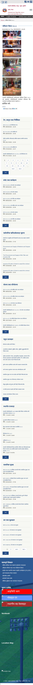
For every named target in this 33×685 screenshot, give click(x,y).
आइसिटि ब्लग (13, 591)
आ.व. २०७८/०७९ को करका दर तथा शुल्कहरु (12, 539)
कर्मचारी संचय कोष (7, 578)
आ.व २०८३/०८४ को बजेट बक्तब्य (10, 192)
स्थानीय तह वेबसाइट (16, 604)
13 (12, 166)
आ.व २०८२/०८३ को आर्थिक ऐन (10, 147)
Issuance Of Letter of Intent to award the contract (16, 263)
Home (2, 20)
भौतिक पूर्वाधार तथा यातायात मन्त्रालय (12, 581)
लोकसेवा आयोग (6, 576)
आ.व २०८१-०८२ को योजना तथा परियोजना (12, 303)
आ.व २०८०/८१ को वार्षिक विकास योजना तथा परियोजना (15, 318)
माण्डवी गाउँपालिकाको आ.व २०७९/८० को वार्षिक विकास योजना (16, 325)
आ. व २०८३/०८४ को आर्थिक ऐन (10, 131)
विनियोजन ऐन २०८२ (7, 433)
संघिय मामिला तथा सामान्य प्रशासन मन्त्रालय (14, 565)
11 (27, 163)
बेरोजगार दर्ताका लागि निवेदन (9, 344)
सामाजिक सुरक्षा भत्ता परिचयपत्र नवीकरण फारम (13, 379)
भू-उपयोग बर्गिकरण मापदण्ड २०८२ (10, 420)
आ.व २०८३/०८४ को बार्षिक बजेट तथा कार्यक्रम (13, 289)
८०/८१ (4, 106)
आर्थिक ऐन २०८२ (7, 440)
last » (20, 168)
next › (13, 168)
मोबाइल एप (12, 597)
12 (7, 166)
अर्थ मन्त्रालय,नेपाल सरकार (9, 573)
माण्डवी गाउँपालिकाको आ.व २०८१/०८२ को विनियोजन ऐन (15, 154)
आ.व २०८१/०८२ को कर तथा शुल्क (10, 525)
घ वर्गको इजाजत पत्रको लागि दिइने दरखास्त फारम (13, 389)
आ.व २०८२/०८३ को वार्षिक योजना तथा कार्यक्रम (13, 296)
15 (23, 166)
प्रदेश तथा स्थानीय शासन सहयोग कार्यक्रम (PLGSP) (16, 570)
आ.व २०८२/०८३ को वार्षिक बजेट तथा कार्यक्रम (13, 205)
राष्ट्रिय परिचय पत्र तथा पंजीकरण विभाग (12, 568)
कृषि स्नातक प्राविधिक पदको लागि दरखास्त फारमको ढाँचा (15, 364)
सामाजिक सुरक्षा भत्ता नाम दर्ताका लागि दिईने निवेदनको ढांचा (15, 374)
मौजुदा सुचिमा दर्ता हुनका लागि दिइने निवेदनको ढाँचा (13, 384)
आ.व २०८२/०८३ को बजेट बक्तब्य (10, 212)
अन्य (6, 172)
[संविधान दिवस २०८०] (12, 34)
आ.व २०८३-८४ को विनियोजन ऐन (10, 125)
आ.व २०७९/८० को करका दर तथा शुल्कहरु (12, 535)
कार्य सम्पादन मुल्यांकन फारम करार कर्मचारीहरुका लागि (14, 369)
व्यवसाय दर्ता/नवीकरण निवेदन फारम (10, 394)
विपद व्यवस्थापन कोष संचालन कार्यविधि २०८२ (13, 426)
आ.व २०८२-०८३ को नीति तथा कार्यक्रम (11, 219)
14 (18, 166)
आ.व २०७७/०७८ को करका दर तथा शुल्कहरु (12, 544)
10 (21, 163)
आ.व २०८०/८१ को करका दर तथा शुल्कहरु (12, 530)
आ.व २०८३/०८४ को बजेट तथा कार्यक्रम (11, 185)
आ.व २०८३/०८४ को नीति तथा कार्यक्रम (11, 198)
